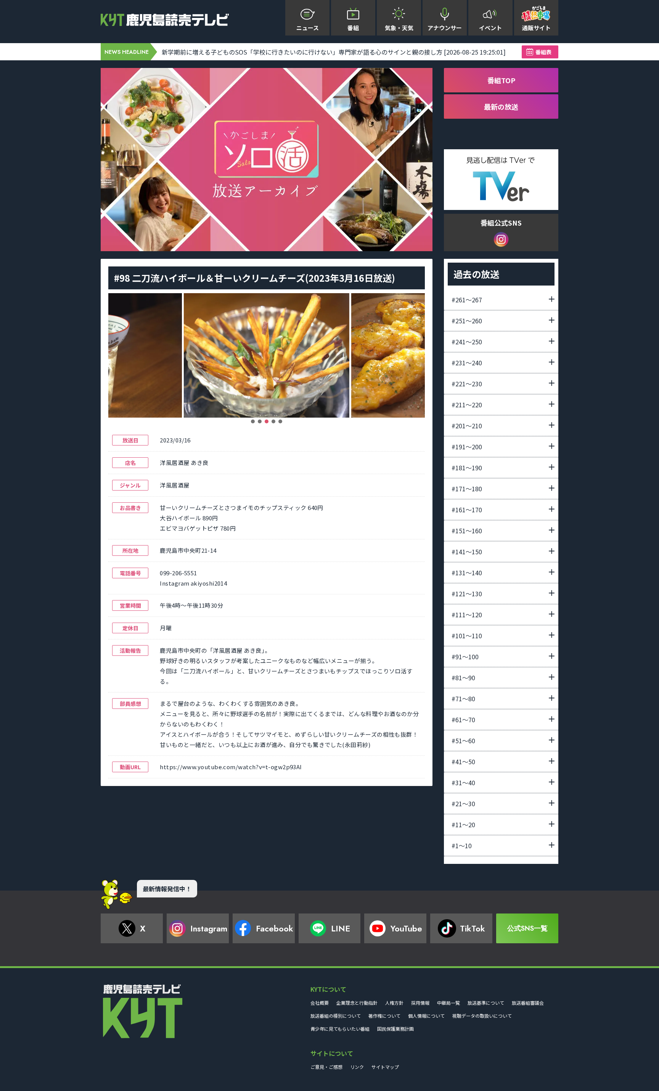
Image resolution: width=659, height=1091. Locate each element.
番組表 (543, 52)
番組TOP (501, 80)
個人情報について (426, 1015)
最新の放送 (501, 106)
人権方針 (394, 1002)
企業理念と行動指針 (357, 1002)
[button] (253, 421)
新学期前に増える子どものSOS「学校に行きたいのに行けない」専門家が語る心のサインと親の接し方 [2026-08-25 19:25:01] (334, 51)
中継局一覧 (448, 1002)
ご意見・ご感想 (326, 1067)
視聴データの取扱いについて (482, 1015)
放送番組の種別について (335, 1015)
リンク (357, 1067)
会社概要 (319, 1002)
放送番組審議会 (528, 1002)
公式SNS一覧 (527, 928)
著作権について (384, 1015)
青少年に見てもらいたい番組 (340, 1028)
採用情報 (420, 1002)
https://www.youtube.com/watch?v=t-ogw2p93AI (231, 767)
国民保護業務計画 (395, 1028)
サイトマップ (385, 1067)
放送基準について (486, 1002)
